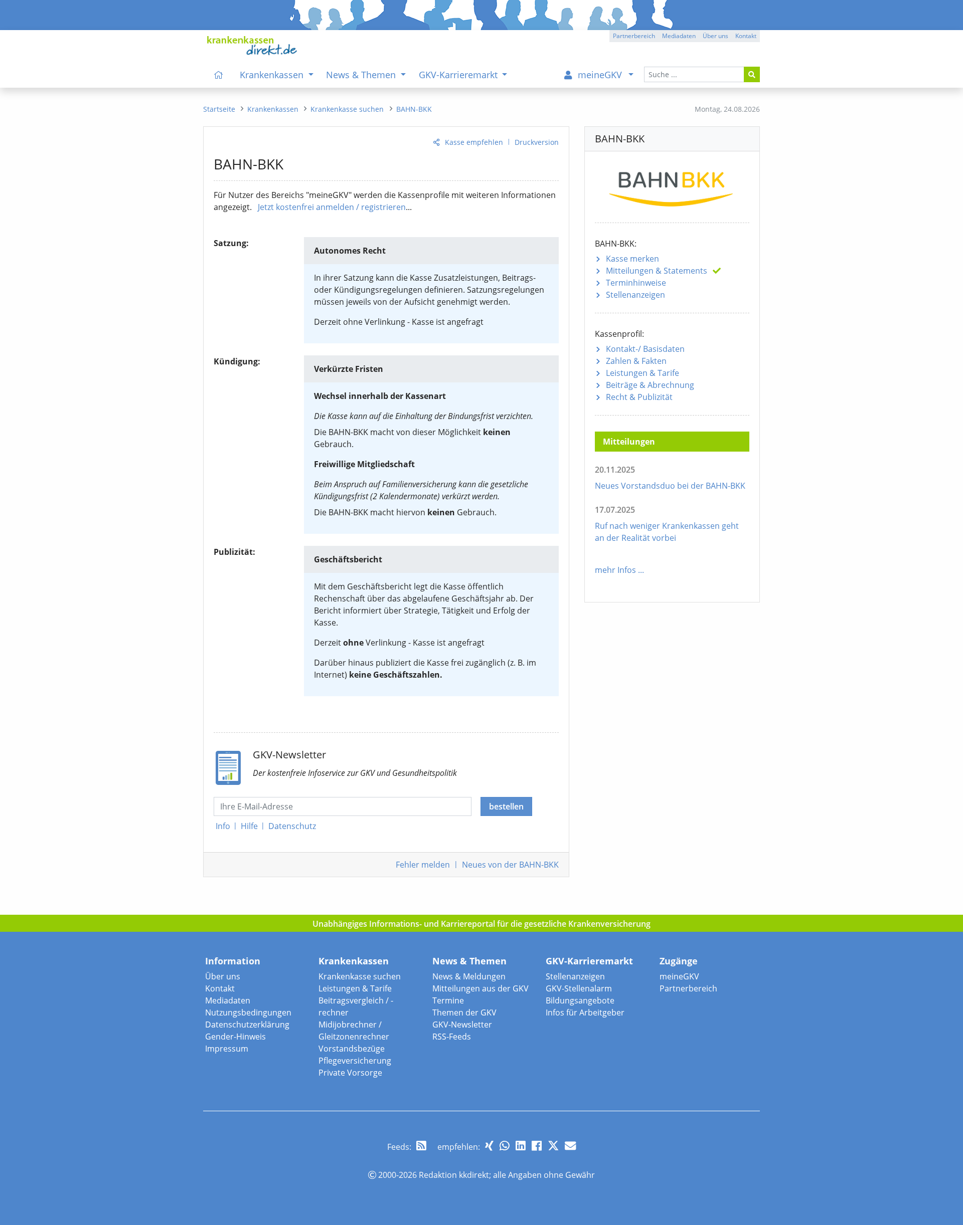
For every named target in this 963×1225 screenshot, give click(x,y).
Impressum (226, 1048)
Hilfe (249, 826)
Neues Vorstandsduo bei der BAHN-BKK (670, 485)
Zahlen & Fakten (636, 360)
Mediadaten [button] (679, 36)
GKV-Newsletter (462, 1024)
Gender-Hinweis (235, 1036)
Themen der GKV (464, 1012)
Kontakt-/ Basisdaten (645, 348)
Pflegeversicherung (354, 1060)
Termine (448, 1000)
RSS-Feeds (451, 1036)
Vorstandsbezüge (351, 1048)
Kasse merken (632, 258)
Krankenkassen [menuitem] (273, 75)
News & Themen (469, 961)
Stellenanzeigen (635, 294)
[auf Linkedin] (521, 1145)
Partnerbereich (688, 988)
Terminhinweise (636, 282)
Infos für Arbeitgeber (585, 1012)
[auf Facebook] (537, 1145)
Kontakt (220, 988)
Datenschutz (292, 826)
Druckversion (537, 142)
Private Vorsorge (350, 1072)
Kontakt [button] (745, 36)
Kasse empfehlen (474, 142)
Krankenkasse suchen (359, 976)
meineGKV (679, 976)
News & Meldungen (469, 976)
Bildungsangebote (580, 1000)
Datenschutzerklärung (247, 1024)
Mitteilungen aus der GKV (480, 988)
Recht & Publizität (639, 396)
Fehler (423, 864)
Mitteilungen (656, 270)
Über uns (222, 976)
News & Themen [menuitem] (362, 75)
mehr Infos (615, 569)
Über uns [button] (715, 36)
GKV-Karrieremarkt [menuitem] (459, 75)
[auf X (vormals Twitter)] (553, 1145)
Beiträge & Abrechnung (650, 384)
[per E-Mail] (570, 1145)
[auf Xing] (489, 1145)
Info (223, 826)
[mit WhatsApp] (505, 1145)
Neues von (510, 864)
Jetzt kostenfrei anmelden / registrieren (332, 207)
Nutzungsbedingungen (248, 1012)
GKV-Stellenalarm (579, 988)
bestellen (506, 806)
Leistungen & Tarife (642, 372)
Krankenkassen (353, 961)
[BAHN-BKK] (672, 186)
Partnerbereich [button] (634, 36)
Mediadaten (227, 1000)
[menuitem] (219, 75)
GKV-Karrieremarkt (589, 961)
